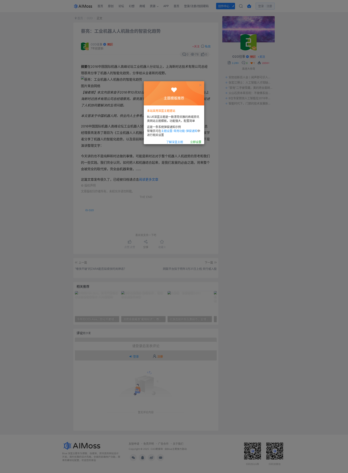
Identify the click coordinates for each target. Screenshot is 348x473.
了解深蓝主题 (174, 142)
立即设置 (195, 142)
